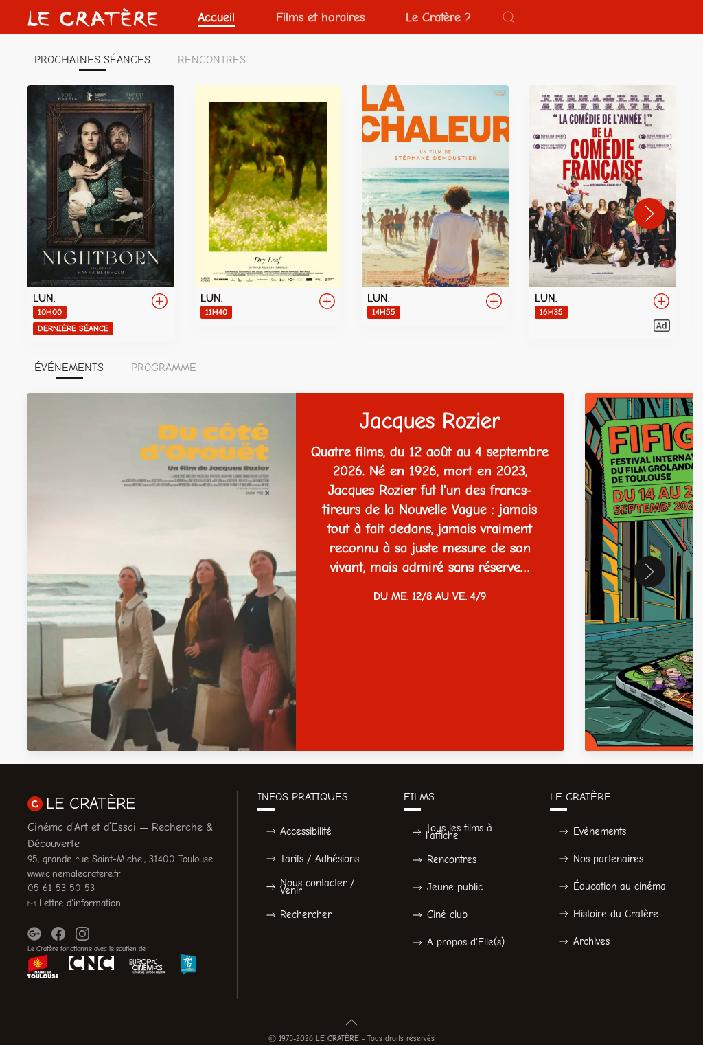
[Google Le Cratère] (34, 934)
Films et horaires (320, 17)
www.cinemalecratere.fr (74, 873)
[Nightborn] (100, 213)
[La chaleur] (435, 205)
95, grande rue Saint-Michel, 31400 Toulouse (120, 859)
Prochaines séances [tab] (92, 60)
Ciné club (447, 914)
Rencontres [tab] (212, 60)
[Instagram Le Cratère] (82, 934)
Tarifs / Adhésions (319, 859)
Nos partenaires (608, 859)
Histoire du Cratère (615, 914)
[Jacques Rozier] (295, 572)
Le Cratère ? (438, 17)
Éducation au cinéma (619, 886)
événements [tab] (69, 367)
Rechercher (306, 914)
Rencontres (451, 859)
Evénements (599, 831)
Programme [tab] (163, 367)
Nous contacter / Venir (317, 887)
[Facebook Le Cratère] (58, 934)
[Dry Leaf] (268, 205)
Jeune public (455, 887)
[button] (509, 17)
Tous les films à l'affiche (459, 832)
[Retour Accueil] (92, 17)
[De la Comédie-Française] (602, 212)
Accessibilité (306, 831)
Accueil (216, 17)
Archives (591, 941)
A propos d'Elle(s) (466, 942)
